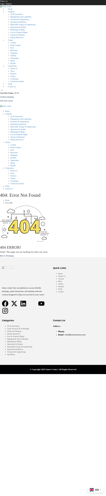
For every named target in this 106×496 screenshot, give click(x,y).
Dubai (12, 61)
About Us (13, 68)
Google (5, 378)
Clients (12, 76)
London (13, 43)
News (12, 71)
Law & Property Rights (19, 32)
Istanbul (13, 56)
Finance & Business (17, 35)
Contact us (12, 87)
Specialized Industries (18, 22)
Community (12, 66)
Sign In (20, 492)
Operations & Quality (18, 27)
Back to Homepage (7, 256)
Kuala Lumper (15, 45)
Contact (61, 292)
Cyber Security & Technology (18, 329)
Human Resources (16, 37)
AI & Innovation (16, 14)
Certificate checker (17, 81)
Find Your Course (6, 101)
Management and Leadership (20, 17)
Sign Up (13, 492)
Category (11, 12)
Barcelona (14, 50)
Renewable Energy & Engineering (22, 25)
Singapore (14, 53)
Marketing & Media (17, 30)
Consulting (14, 79)
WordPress (11, 354)
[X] (9, 1)
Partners (13, 74)
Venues (10, 40)
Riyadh (13, 63)
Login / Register (6, 4)
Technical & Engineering (19, 19)
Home (10, 9)
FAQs (10, 84)
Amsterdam (14, 58)
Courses (61, 279)
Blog (60, 281)
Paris (12, 48)
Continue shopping (7, 97)
